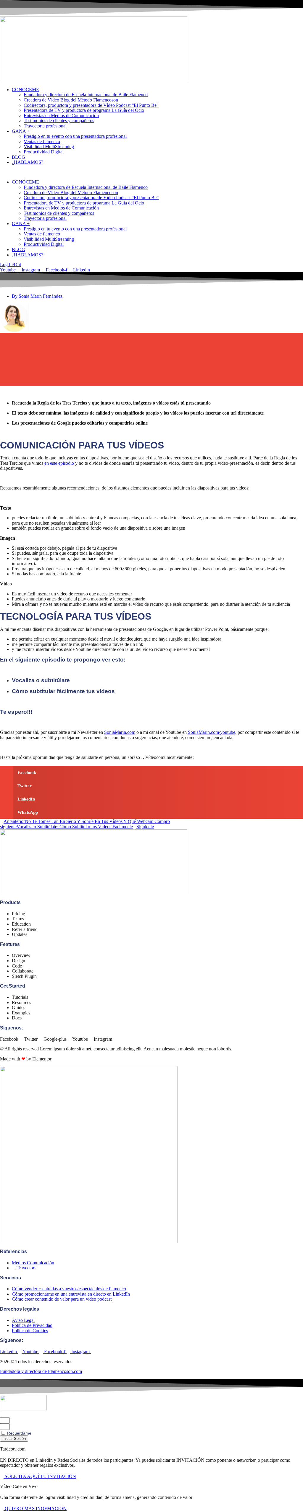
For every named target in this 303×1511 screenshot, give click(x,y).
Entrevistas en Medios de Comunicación (61, 115)
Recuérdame (18, 1433)
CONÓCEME (25, 89)
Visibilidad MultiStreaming (49, 146)
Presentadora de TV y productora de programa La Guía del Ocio (84, 110)
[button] (151, 172)
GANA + (21, 131)
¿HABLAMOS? (27, 162)
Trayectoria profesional (45, 125)
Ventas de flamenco (42, 141)
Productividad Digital (44, 151)
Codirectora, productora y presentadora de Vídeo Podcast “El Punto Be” (91, 105)
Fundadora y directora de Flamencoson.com (41, 1371)
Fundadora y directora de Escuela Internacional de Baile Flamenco (86, 94)
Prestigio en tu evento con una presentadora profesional (75, 136)
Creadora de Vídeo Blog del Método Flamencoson (71, 99)
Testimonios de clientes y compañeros (59, 120)
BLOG (18, 157)
